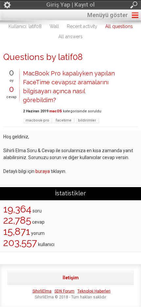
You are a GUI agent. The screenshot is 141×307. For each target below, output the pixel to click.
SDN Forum (64, 291)
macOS (55, 111)
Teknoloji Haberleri (94, 291)
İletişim (71, 277)
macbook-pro (37, 120)
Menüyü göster (107, 15)
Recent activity (82, 26)
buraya (42, 171)
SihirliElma (41, 291)
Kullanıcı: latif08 (25, 26)
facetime (63, 120)
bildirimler (87, 120)
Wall (54, 26)
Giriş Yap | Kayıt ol (70, 4)
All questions (119, 26)
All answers (70, 36)
